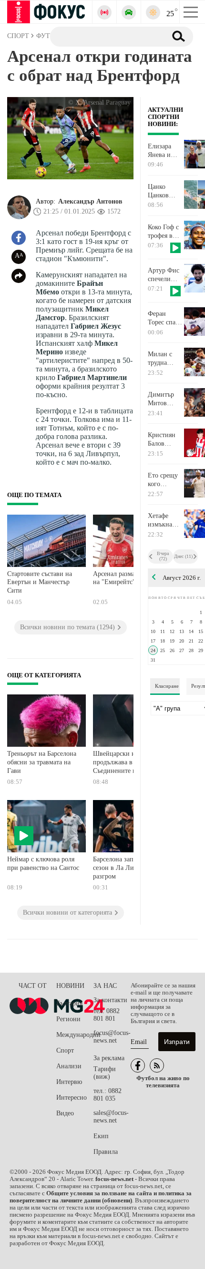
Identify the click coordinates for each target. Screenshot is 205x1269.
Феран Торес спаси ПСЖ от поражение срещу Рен (165, 318)
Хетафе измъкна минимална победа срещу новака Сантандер (164, 520)
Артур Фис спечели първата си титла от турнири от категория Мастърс (164, 275)
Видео (65, 1113)
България (69, 1003)
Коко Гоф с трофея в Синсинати (164, 232)
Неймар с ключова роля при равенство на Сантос (43, 863)
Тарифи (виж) (104, 1072)
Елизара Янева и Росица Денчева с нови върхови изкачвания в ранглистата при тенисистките (165, 151)
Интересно (71, 1097)
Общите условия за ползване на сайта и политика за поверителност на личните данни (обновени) (101, 1197)
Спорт (65, 1050)
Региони (68, 1019)
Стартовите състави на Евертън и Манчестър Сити (39, 582)
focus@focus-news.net (112, 1036)
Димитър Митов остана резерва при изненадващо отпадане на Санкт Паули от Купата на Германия (165, 399)
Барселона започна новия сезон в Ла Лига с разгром (129, 867)
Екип (101, 1136)
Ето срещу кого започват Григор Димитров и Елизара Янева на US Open (163, 480)
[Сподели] (18, 276)
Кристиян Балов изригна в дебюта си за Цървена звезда (164, 439)
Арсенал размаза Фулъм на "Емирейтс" (127, 578)
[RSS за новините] (157, 1065)
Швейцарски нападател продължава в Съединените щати (126, 762)
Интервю (69, 1081)
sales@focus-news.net (111, 1116)
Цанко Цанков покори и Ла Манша (163, 191)
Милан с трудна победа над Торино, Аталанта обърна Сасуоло (163, 359)
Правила (105, 1151)
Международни (74, 1034)
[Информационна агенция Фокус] (138, 1065)
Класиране (167, 686)
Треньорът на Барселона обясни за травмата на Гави (41, 762)
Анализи (69, 1066)
